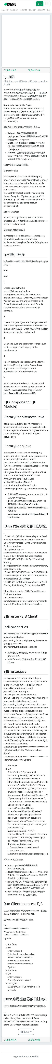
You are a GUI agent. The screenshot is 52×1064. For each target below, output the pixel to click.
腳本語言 (41, 10)
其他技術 (32, 10)
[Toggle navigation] (46, 3)
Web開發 (14, 10)
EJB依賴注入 (11, 70)
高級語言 (23, 10)
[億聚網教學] (10, 3)
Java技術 (5, 10)
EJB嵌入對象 (34, 70)
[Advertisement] (26, 41)
